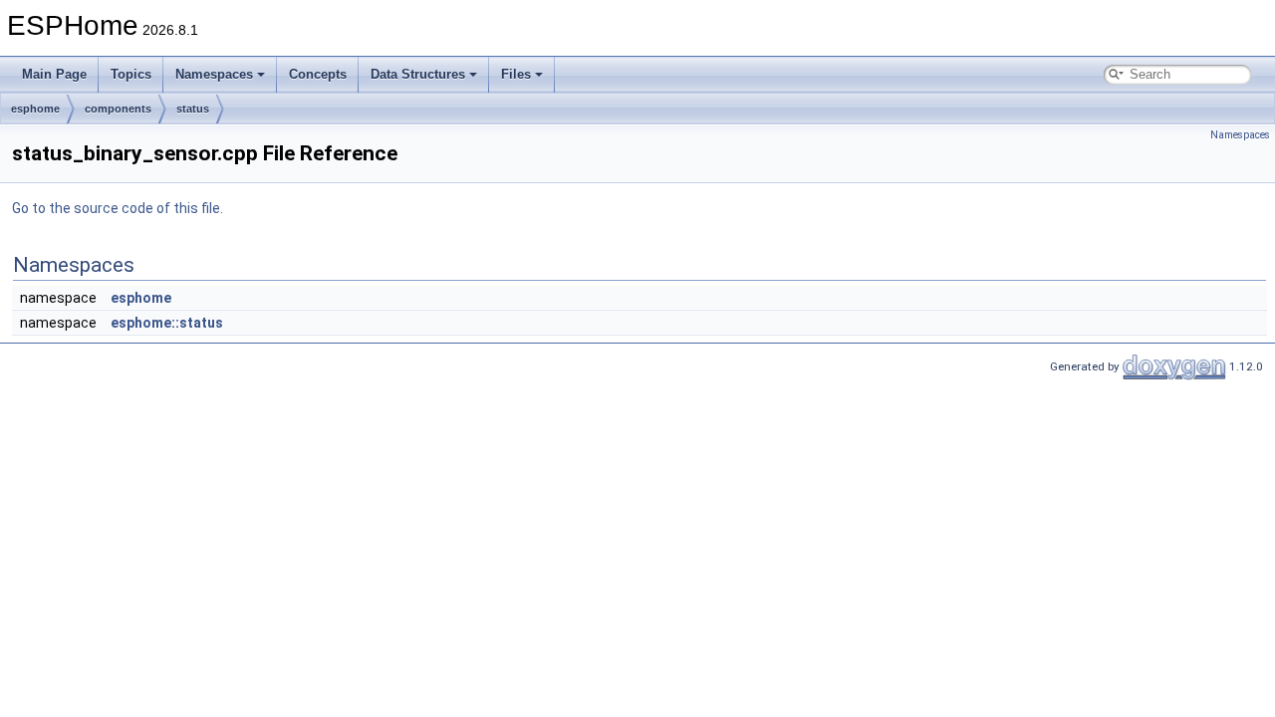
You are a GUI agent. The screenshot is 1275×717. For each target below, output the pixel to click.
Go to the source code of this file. (117, 208)
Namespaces (214, 74)
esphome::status (167, 323)
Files (516, 74)
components (118, 109)
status (192, 109)
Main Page (54, 74)
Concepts (318, 74)
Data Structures (418, 74)
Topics (131, 74)
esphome (35, 109)
